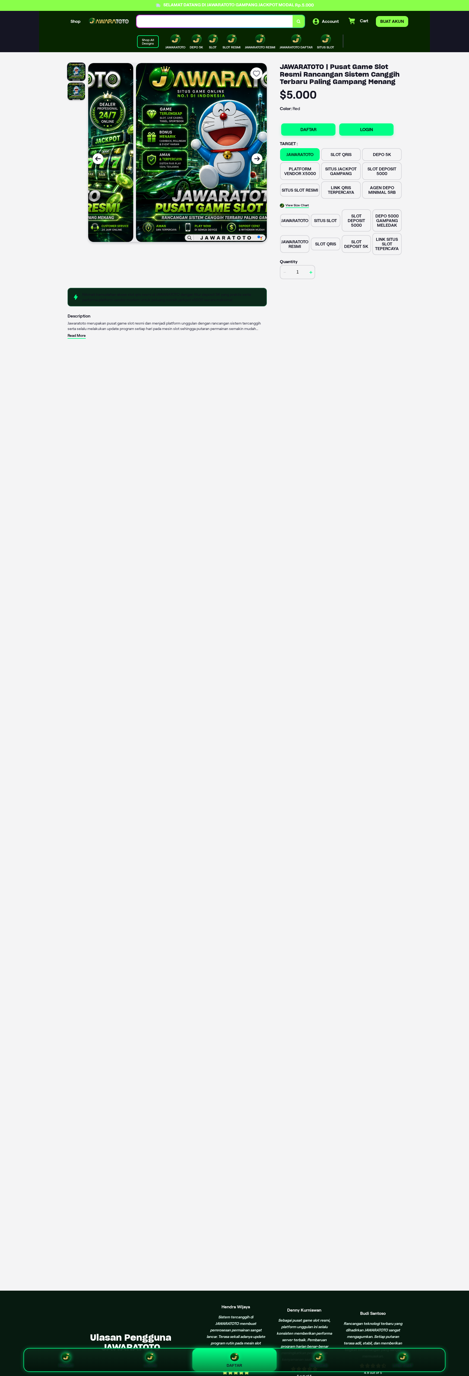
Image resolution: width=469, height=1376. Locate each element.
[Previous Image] (98, 158)
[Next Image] (257, 158)
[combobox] (215, 21)
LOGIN (366, 129)
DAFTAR (308, 129)
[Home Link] (108, 21)
